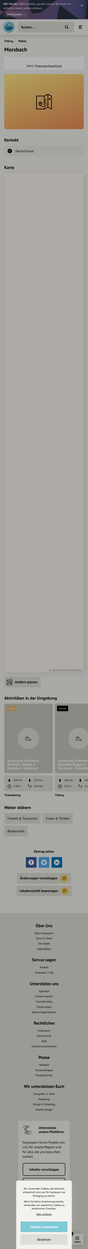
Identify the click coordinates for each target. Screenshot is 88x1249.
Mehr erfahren (44, 1214)
